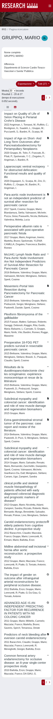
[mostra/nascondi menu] (50, 6)
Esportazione (25, 84)
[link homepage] (21, 6)
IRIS (4, 29)
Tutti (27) (43, 84)
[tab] (7, 107)
